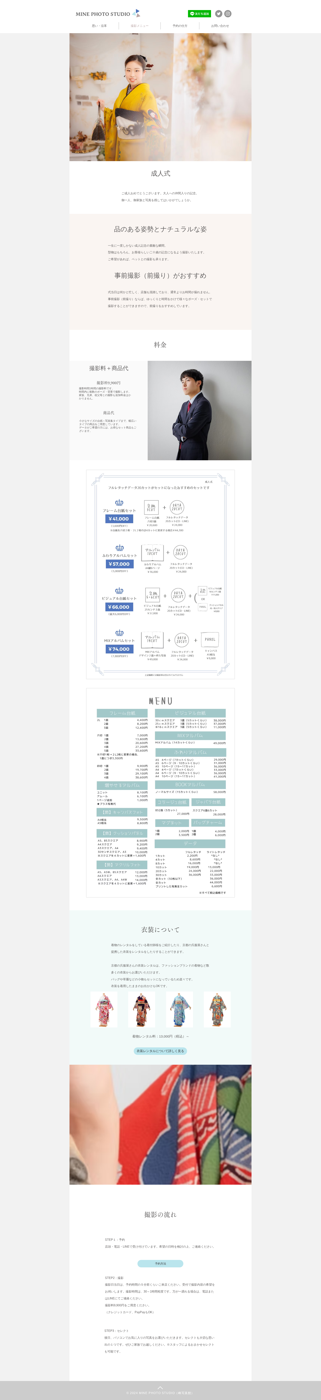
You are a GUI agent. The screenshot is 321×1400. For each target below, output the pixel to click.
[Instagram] (227, 13)
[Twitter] (218, 13)
